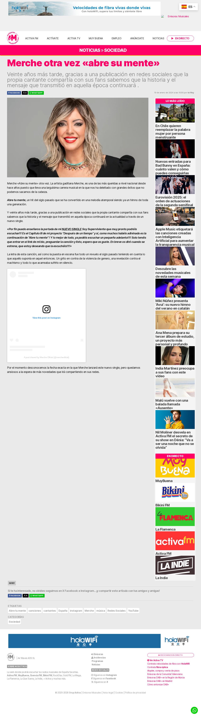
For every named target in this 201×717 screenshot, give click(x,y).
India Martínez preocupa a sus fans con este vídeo (174, 372)
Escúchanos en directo (171, 655)
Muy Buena (96, 38)
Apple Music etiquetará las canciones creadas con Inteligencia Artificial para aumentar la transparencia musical (174, 237)
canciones (35, 610)
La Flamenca (165, 529)
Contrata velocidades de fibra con (168, 663)
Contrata (157, 667)
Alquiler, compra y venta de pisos (163, 670)
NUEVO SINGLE (71, 229)
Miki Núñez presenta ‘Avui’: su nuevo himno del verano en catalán (172, 305)
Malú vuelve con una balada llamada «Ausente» (171, 404)
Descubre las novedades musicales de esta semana (172, 272)
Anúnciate (137, 38)
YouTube (133, 610)
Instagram (87, 590)
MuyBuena (163, 481)
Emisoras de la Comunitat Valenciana (164, 674)
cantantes (49, 610)
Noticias (158, 38)
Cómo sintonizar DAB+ (158, 684)
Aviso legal (108, 692)
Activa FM (31, 38)
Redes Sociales (116, 610)
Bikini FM (162, 505)
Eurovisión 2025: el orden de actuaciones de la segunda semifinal (174, 201)
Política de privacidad (135, 692)
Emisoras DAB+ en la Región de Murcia (166, 677)
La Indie (161, 578)
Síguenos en (105, 675)
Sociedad (115, 50)
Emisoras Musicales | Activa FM (13, 38)
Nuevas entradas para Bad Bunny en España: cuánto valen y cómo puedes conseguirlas (173, 167)
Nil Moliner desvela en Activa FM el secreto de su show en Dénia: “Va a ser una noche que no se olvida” (174, 440)
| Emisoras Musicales (85, 692)
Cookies (119, 692)
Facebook (14, 93)
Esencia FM (36, 675)
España (63, 610)
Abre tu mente (17, 610)
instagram (76, 610)
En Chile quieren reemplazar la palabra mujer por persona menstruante (172, 131)
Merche (89, 610)
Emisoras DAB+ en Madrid (159, 681)
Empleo (117, 38)
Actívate (53, 38)
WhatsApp (37, 93)
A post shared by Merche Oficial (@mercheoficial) (46, 357)
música (100, 610)
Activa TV (73, 38)
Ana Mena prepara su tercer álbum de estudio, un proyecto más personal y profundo (174, 338)
